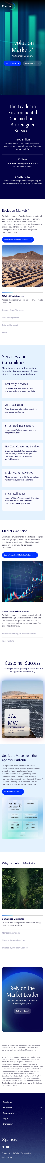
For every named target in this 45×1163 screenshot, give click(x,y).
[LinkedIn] (3, 1147)
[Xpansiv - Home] (7, 6)
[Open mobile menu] (41, 6)
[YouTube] (7, 1147)
